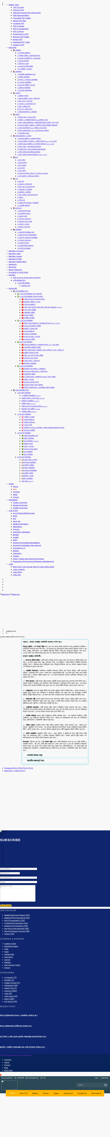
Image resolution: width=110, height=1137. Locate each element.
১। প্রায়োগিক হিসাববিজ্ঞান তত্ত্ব (25, 232)
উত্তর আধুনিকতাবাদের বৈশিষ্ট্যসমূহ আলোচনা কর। (16, 1026)
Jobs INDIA (17, 572)
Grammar (67, 1093)
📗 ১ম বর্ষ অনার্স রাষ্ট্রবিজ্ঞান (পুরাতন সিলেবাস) (30, 296)
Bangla (16, 534)
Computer (10, 977)
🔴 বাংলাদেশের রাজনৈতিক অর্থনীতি (31, 326)
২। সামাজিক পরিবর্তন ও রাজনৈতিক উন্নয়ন (28, 55)
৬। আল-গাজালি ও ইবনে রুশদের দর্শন (27, 195)
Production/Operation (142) (16, 923)
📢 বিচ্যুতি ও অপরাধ (27, 476)
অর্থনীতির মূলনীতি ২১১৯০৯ (28, 411)
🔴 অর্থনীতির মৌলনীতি (27, 318)
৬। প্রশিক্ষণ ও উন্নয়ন (23, 224)
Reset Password (15, 270)
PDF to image (18, 26)
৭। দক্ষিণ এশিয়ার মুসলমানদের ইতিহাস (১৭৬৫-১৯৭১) (32, 154)
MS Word (12, 267)
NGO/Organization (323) (14, 920)
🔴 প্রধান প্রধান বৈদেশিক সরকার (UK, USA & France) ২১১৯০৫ (41, 307)
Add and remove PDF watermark (27, 13)
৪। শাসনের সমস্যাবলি (23, 61)
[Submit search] (105, 1085)
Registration (105, 1078)
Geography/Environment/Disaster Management (33, 561)
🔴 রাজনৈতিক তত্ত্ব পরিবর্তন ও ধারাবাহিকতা (33, 369)
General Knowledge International (27, 545)
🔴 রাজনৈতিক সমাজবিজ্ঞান (28, 363)
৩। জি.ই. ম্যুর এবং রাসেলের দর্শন (26, 187)
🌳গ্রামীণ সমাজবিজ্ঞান (27, 438)
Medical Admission (20, 524)
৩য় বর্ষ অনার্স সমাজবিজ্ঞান (24, 433)
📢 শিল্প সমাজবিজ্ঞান (27, 478)
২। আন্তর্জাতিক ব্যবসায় (23, 213)
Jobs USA (17, 575)
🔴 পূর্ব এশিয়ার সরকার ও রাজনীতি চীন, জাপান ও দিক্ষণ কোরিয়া (38, 377)
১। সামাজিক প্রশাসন (22, 96)
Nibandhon (17, 526)
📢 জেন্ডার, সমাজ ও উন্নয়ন (29, 460)
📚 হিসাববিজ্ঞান (17, 229)
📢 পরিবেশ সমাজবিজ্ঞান (28, 468)
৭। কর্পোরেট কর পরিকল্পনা (24, 248)
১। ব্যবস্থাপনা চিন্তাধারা (24, 211)
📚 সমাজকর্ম (16, 93)
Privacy (16, 497)
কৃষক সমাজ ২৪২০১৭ (27, 481)
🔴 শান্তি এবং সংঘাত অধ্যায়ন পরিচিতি (32, 355)
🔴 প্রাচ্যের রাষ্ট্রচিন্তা (27, 331)
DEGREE (12, 275)
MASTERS (12, 47)
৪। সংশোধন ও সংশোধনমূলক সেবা (26, 104)
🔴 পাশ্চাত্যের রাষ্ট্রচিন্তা (28, 304)
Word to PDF (18, 10)
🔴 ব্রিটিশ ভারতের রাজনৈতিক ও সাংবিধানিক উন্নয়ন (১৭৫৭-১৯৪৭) (40, 323)
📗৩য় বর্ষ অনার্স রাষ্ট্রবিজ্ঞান (24, 342)
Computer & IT (19, 548)
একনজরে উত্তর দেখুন (34, 755)
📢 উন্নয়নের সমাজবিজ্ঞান (28, 462)
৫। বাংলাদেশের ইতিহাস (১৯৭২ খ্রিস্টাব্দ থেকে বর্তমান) (32, 128)
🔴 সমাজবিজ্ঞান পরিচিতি (28, 312)
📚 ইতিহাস (16, 114)
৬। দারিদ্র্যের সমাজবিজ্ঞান (23, 88)
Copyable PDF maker (22, 18)
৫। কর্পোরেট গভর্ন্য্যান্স (23, 243)
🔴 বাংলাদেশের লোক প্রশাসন (29, 358)
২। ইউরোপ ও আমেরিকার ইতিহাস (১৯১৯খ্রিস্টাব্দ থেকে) (32, 120)
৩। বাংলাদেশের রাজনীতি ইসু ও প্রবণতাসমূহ (28, 58)
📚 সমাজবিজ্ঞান (17, 71)
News (15, 494)
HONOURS (13, 288)
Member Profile (15, 259)
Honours (10, 991)
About (15, 486)
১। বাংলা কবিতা (21, 160)
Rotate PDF (17, 39)
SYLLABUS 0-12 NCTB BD (18, 272)
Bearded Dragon (11, 946)
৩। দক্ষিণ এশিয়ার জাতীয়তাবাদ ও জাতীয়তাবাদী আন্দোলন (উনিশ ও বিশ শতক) (38, 122)
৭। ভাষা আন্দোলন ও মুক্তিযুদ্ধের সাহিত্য (28, 176)
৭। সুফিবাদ (20, 197)
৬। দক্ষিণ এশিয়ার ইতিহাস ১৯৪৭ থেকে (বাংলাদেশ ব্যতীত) (33, 130)
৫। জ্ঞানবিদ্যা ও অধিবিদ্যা (24, 192)
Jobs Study (11, 996)
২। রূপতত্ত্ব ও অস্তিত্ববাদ (24, 184)
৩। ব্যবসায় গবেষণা (22, 216)
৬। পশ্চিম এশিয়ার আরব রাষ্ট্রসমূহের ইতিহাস (28, 152)
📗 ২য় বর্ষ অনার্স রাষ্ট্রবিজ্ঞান (25, 320)
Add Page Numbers (21, 15)
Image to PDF (18, 45)
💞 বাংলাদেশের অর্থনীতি (28, 430)
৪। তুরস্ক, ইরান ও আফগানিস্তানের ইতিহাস (29, 146)
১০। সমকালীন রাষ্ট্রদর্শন (23, 205)
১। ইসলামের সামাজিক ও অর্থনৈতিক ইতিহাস (29, 138)
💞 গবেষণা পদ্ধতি (26, 425)
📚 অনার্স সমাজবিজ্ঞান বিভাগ (21, 390)
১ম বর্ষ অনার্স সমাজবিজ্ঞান (24, 393)
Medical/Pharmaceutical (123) (17, 918)
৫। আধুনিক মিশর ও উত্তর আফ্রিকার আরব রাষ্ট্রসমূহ (31, 149)
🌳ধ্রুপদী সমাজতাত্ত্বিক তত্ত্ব (29, 435)
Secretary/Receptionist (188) (16, 928)
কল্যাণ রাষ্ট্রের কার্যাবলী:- (32, 656)
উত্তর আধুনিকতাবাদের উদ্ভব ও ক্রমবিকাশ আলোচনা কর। (19, 1015)
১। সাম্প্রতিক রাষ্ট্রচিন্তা (23, 53)
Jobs (8, 993)
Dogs (6, 951)
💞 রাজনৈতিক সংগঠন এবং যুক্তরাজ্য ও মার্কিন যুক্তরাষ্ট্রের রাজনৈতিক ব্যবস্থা (42, 427)
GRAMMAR (13, 500)
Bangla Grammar (20, 505)
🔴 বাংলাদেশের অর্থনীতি (28, 339)
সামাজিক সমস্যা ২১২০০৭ (28, 403)
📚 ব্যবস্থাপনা (17, 208)
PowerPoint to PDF (21, 34)
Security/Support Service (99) (17, 931)
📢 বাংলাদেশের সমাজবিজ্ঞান (29, 470)
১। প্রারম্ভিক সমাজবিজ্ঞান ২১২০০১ (31, 395)
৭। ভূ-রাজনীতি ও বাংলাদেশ (24, 69)
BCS (14, 518)
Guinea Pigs (9, 954)
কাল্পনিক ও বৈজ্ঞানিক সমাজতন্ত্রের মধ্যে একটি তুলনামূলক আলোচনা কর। (22, 1047)
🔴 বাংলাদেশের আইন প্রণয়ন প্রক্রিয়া (32, 385)
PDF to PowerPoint (21, 29)
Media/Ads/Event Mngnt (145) (17, 915)
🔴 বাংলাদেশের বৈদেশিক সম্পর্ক (30, 382)
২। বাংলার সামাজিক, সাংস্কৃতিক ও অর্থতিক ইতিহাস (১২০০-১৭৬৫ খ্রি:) (37, 141)
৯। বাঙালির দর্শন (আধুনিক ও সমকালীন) (28, 203)
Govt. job (16, 521)
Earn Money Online (12, 965)
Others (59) (9, 934)
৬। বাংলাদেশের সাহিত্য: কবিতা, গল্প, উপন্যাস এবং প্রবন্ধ (32, 173)
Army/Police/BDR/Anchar (24, 513)
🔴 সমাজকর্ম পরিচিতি (27, 315)
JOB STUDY (13, 510)
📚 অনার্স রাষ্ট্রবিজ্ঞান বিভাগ (20, 291)
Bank (15, 516)
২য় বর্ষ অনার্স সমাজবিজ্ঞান (24, 414)
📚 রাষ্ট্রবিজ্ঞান (17, 50)
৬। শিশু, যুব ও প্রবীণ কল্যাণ (24, 109)
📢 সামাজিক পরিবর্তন (27, 473)
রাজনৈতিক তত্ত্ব (25, 286)
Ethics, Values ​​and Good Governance (28, 559)
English (16, 537)
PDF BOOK (10, 1001)
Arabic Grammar (20, 502)
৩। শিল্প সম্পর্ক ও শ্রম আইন (24, 101)
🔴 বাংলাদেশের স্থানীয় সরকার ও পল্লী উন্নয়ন (34, 371)
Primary (16, 529)
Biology (16, 551)
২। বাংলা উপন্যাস (22, 162)
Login (96, 1078)
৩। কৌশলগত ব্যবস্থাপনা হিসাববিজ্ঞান (27, 237)
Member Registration (18, 261)
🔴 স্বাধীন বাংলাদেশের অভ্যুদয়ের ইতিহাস (33, 299)
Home (13, 1093)
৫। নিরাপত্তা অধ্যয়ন (23, 63)
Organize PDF (18, 23)
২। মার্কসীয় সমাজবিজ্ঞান (23, 77)
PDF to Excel (18, 7)
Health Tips (10, 988)
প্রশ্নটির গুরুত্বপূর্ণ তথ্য (35, 760)
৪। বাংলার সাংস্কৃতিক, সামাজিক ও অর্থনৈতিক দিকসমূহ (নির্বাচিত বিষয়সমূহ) (37, 125)
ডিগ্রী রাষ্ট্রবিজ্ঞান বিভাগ (19, 280)
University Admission (21, 532)
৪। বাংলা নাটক (21, 168)
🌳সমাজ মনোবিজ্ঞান (27, 454)
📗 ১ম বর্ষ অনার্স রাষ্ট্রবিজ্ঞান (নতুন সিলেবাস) (29, 294)
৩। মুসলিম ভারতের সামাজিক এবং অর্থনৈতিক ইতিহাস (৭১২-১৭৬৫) (35, 144)
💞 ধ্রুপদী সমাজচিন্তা (27, 419)
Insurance (8, 957)
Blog (15, 489)
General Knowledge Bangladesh (26, 543)
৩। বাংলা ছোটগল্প (21, 165)
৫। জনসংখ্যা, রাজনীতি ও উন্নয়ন (26, 85)
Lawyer (7, 960)
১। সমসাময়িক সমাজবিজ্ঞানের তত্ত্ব (26, 74)
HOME (11, 484)
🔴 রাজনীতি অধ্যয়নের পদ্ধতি (29, 352)
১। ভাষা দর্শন (20, 181)
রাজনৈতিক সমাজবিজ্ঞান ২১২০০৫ (30, 401)
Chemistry (17, 553)
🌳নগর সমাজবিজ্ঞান (27, 452)
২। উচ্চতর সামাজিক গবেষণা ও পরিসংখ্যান (28, 98)
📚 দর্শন (15, 179)
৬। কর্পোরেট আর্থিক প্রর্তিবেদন (25, 245)
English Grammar (20, 508)
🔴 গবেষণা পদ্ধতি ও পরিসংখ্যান (30, 361)
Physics (16, 556)
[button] (55, 755)
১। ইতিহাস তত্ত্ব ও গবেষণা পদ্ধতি (26, 117)
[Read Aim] (12, 1085)
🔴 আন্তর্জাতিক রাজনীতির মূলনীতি (31, 347)
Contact (16, 492)
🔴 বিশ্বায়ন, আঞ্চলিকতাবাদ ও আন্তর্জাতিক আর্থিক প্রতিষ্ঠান (37, 387)
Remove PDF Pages (21, 37)
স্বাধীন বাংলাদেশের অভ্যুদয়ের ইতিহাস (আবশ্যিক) (26, 278)
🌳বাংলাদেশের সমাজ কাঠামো (29, 449)
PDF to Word (18, 31)
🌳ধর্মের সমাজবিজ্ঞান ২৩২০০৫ (30, 441)
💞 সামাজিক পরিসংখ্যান (28, 422)
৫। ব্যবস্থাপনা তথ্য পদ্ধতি (24, 221)
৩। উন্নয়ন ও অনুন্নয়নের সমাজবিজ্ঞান (27, 79)
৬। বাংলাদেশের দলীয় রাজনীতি (25, 66)
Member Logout (15, 256)
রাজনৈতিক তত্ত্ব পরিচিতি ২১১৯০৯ (30, 409)
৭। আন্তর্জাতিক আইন (23, 133)
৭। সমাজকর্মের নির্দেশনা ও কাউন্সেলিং (27, 112)
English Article (10, 943)
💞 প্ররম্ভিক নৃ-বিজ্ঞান (28, 417)
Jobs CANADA (19, 569)
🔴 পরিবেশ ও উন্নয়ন (27, 379)
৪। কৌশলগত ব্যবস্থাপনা (24, 219)
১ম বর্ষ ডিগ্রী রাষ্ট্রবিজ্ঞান (23, 283)
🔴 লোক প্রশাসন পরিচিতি (28, 310)
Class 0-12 (23, 1093)
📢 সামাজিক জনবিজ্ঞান (27, 465)
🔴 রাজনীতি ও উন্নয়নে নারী (29, 328)
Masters (35, 1093)
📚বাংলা (15, 157)
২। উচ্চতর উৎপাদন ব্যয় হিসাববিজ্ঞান (27, 235)
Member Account (16, 251)
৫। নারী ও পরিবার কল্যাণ (23, 106)
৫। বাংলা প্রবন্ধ (21, 170)
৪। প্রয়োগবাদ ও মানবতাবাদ (24, 189)
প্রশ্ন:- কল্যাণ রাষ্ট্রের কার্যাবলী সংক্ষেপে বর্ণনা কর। (42, 642)
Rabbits (7, 962)
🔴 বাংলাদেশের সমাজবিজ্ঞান (29, 334)
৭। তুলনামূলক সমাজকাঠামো (24, 90)
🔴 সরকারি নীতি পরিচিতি (28, 374)
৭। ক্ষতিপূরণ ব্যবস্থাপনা (23, 227)
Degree (56, 1093)
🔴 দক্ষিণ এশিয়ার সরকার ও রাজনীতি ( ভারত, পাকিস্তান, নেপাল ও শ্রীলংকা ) (42, 350)
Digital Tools (14, 5)
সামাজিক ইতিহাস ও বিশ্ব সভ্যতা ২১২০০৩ (33, 398)
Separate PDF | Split (21, 42)
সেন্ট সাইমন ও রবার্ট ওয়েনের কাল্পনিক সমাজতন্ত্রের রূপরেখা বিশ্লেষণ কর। (23, 1036)
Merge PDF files (19, 21)
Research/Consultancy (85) (16, 926)
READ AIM (8, 1070)
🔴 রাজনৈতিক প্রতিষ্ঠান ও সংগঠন (30, 302)
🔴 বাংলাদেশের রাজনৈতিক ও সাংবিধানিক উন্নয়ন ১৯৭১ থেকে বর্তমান (40, 344)
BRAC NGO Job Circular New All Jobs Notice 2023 (33, 567)
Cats (6, 949)
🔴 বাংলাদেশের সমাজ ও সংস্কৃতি (30, 336)
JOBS (11, 564)
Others (7, 968)
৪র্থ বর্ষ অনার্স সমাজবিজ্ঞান (24, 457)
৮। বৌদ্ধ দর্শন (21, 200)
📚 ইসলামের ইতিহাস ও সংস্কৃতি (22, 136)
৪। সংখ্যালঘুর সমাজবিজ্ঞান (24, 82)
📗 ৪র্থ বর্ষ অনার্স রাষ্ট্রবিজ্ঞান (25, 366)
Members (13, 264)
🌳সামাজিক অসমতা (27, 443)
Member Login (15, 253)
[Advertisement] (55, 612)
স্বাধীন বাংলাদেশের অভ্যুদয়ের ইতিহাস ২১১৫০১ (34, 406)
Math (15, 540)
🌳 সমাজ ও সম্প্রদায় (27, 446)
